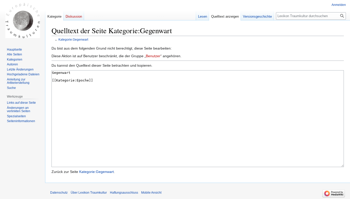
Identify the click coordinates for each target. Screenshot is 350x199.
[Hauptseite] (22, 20)
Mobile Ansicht (151, 192)
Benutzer (153, 56)
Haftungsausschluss (124, 192)
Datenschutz (59, 192)
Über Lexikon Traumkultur (89, 192)
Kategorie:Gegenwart (73, 39)
